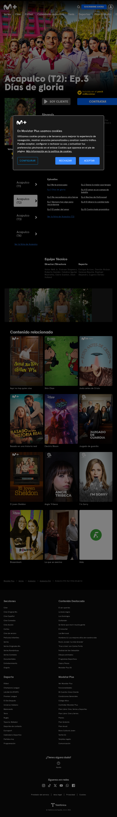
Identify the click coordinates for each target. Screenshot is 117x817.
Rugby (6, 718)
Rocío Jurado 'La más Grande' (70, 642)
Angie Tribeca (51, 504)
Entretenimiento (10, 663)
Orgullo (7, 668)
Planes (61, 718)
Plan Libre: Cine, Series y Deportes (72, 709)
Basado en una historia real (23, 446)
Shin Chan (49, 388)
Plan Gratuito (102, 14)
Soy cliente (59, 101)
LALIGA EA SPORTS (11, 692)
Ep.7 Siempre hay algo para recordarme (60, 203)
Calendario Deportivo (12, 735)
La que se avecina (53, 562)
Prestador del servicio (40, 795)
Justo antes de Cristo (89, 388)
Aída (81, 562)
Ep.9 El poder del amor (58, 209)
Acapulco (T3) (23, 217)
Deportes (84, 14)
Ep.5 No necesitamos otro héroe (62, 197)
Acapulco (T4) (23, 233)
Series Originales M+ (12, 646)
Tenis (71, 14)
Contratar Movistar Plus (68, 705)
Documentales (10, 659)
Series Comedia (10, 655)
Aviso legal (57, 795)
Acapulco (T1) (23, 184)
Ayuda (58, 767)
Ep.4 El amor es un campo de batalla (95, 190)
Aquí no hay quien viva (21, 388)
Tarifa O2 (62, 735)
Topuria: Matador (11, 722)
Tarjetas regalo (64, 739)
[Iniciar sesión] (110, 6)
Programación (9, 743)
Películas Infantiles (11, 638)
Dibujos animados (65, 655)
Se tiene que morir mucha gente (71, 625)
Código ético (63, 701)
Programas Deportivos (67, 659)
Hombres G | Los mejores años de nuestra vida (77, 638)
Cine (18, 14)
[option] (20, 305)
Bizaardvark (15, 562)
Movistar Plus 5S (65, 668)
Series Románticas (11, 650)
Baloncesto (8, 709)
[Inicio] (11, 7)
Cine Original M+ (10, 612)
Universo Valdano (11, 705)
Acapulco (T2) (23, 200)
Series (7, 14)
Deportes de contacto (13, 726)
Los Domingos (64, 616)
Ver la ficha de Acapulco (25, 244)
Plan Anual (62, 726)
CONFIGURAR (27, 160)
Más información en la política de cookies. (49, 151)
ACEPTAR (89, 160)
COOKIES (82, 795)
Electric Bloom (51, 446)
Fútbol (29, 14)
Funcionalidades (65, 688)
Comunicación (64, 743)
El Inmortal (62, 629)
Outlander (62, 620)
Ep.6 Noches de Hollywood (94, 197)
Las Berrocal (63, 633)
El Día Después (10, 701)
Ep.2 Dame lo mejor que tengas (96, 184)
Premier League (10, 696)
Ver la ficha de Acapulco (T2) (60, 216)
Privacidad (70, 795)
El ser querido (64, 608)
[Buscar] (78, 7)
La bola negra (64, 612)
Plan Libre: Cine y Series (68, 713)
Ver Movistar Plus (65, 683)
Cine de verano (10, 633)
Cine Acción (8, 625)
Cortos (6, 629)
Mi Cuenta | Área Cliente (68, 692)
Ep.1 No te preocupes (57, 184)
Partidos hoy (9, 739)
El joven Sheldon (18, 504)
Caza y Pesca (63, 663)
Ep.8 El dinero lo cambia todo (95, 202)
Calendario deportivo (50, 14)
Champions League (12, 688)
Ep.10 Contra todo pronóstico (95, 209)
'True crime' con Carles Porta (70, 646)
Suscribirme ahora (94, 7)
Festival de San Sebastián (68, 650)
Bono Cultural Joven (66, 731)
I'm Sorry (83, 504)
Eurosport (8, 731)
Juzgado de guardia (88, 446)
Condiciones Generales (68, 696)
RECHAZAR (65, 160)
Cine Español (9, 616)
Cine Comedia (9, 620)
